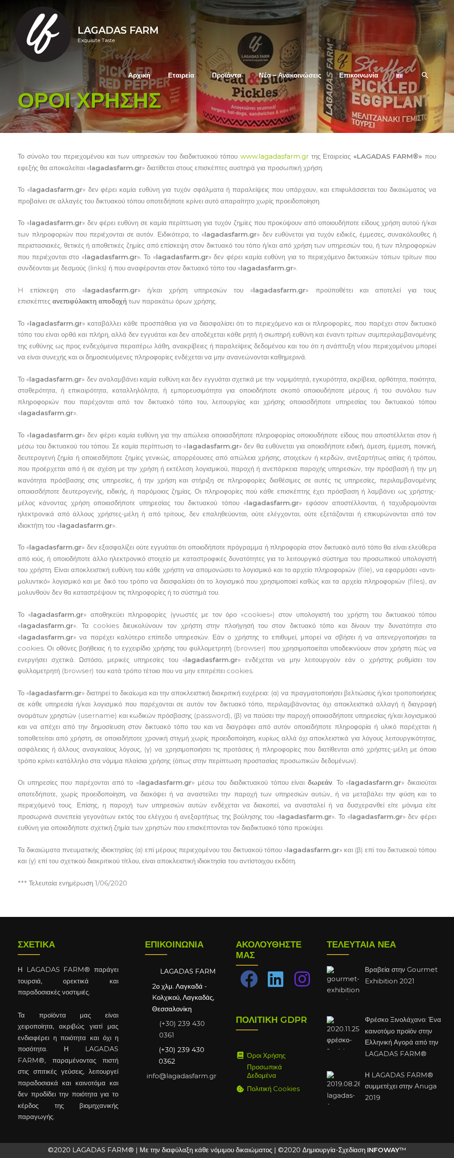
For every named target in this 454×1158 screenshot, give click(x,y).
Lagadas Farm (118, 30)
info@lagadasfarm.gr (181, 1076)
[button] (425, 75)
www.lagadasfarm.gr (274, 156)
